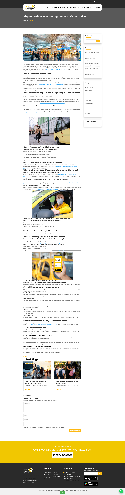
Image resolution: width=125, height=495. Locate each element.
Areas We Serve (88, 7)
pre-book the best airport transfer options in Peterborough (43, 324)
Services (53, 7)
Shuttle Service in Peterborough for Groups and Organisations (35, 382)
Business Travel (88, 90)
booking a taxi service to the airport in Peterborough (45, 189)
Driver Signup (61, 7)
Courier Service (88, 94)
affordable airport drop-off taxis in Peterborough (35, 113)
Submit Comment (75, 430)
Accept (62, 492)
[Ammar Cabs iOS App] (91, 480)
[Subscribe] (100, 473)
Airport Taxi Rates (47, 478)
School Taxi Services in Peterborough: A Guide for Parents (67, 382)
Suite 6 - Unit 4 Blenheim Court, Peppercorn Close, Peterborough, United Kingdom (72, 478)
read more (27, 389)
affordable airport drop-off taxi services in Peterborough (66, 250)
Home (48, 7)
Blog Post (31, 20)
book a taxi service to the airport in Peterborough (50, 84)
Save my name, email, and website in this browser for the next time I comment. (45, 427)
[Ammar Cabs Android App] (91, 485)
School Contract (59, 363)
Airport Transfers (89, 87)
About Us (80, 7)
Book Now (69, 7)
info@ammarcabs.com (30, 2)
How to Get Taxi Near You (56, 475)
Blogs (74, 7)
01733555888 (42, 2)
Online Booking (88, 100)
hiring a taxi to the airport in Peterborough (57, 69)
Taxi (86, 110)
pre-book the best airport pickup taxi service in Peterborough (45, 243)
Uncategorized (88, 113)
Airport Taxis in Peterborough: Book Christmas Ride (54, 16)
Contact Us (56, 472)
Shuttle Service (28, 363)
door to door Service (89, 97)
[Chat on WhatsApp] (121, 491)
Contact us (97, 7)
